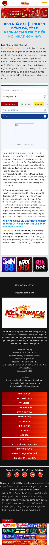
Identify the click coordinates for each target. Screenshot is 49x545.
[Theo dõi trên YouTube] (24, 474)
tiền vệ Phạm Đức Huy (32, 470)
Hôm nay (39, 104)
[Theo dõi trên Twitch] (40, 474)
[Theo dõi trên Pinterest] (16, 474)
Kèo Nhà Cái (8, 230)
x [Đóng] (7, 521)
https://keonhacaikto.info (14, 48)
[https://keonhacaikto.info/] (25, 3)
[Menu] (4, 3)
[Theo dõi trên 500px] (32, 474)
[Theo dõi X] (9, 474)
